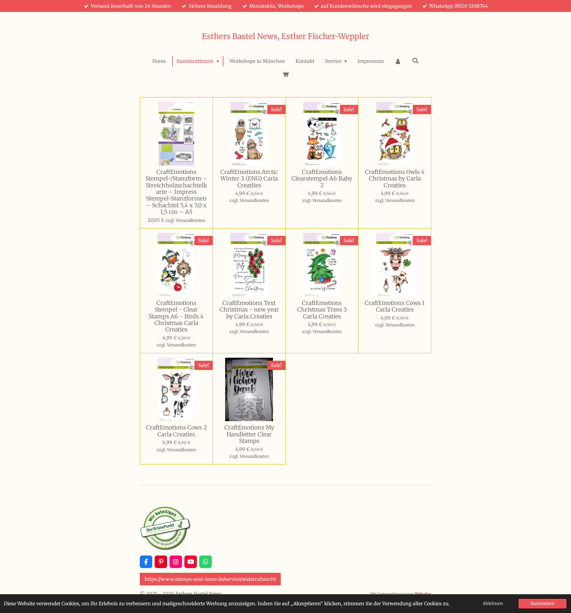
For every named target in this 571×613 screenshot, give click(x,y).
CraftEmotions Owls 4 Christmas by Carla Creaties (395, 179)
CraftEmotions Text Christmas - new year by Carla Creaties (249, 310)
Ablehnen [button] (493, 603)
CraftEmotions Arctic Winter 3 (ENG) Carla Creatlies (249, 179)
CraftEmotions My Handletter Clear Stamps (249, 434)
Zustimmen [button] (542, 603)
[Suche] (415, 60)
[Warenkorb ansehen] (285, 74)
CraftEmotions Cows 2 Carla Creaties (176, 431)
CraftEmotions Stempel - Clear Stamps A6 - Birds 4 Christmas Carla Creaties (176, 316)
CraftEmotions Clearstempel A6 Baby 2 (321, 179)
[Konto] (398, 61)
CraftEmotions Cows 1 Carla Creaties (395, 306)
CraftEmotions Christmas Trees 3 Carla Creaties (322, 310)
